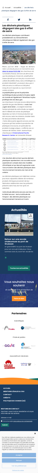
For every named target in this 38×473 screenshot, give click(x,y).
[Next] (34, 365)
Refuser (19, 460)
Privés (15, 337)
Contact (7, 394)
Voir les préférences (19, 466)
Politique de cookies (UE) (14, 401)
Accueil (7, 7)
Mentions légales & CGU (13, 391)
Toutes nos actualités (19, 268)
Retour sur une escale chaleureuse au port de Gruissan (16, 241)
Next (32, 226)
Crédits (6, 398)
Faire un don (19, 298)
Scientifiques (19, 321)
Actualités (17, 7)
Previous (9, 226)
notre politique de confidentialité (22, 421)
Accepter (19, 455)
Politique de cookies (18, 470)
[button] (35, 433)
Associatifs (14, 356)
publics (22, 337)
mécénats (24, 356)
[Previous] (3, 365)
